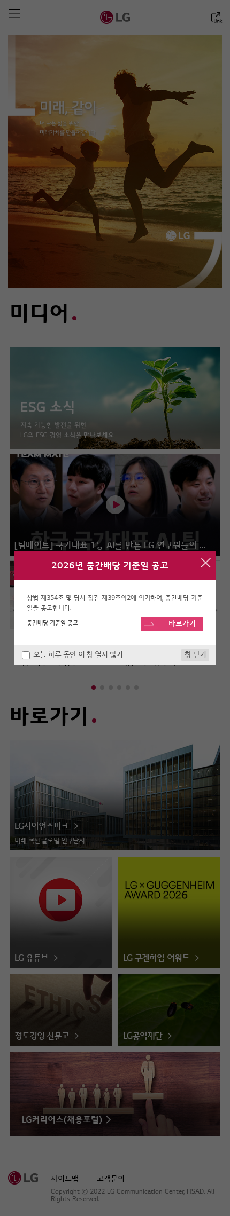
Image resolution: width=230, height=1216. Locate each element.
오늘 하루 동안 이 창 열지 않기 (77, 655)
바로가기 (182, 624)
